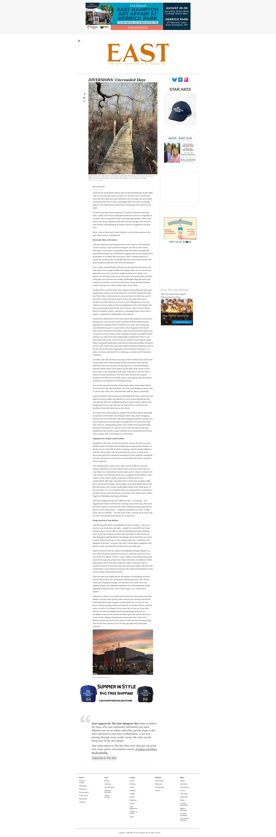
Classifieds (184, 787)
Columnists (159, 781)
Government (84, 792)
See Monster (109, 787)
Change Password (184, 804)
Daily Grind (83, 795)
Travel (132, 781)
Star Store (184, 794)
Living (132, 777)
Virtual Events (107, 796)
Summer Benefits (107, 791)
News (81, 777)
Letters (157, 790)
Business (82, 789)
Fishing (132, 784)
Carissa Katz (100, 186)
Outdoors (133, 800)
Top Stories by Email (184, 819)
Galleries (107, 784)
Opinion (158, 777)
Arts (106, 777)
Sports (132, 803)
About (182, 781)
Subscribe (184, 797)
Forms (182, 790)
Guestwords (159, 787)
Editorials (158, 784)
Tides (132, 817)
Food (132, 787)
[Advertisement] (180, 268)
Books (106, 781)
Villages (82, 802)
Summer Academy (183, 814)
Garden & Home (133, 812)
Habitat (132, 790)
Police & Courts (82, 782)
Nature (132, 797)
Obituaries (83, 786)
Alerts (182, 800)
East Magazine (133, 807)
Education (83, 799)
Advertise (183, 784)
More (182, 777)
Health (132, 794)
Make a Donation (183, 809)
